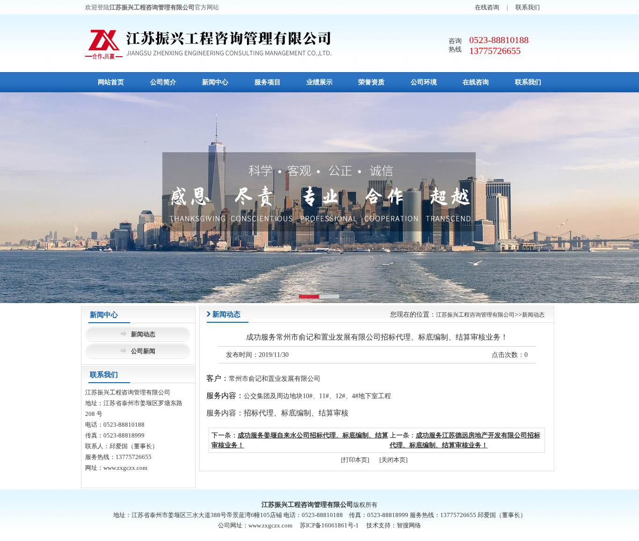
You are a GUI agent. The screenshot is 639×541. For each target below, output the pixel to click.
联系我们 (528, 7)
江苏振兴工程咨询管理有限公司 (475, 314)
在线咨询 (487, 7)
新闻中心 (215, 82)
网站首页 (111, 82)
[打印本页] (355, 459)
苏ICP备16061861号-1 (329, 525)
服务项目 (267, 82)
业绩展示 (319, 82)
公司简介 (163, 82)
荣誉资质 (371, 82)
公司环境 (424, 82)
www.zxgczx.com (125, 467)
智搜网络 (409, 525)
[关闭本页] (393, 459)
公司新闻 (143, 351)
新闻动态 (143, 334)
